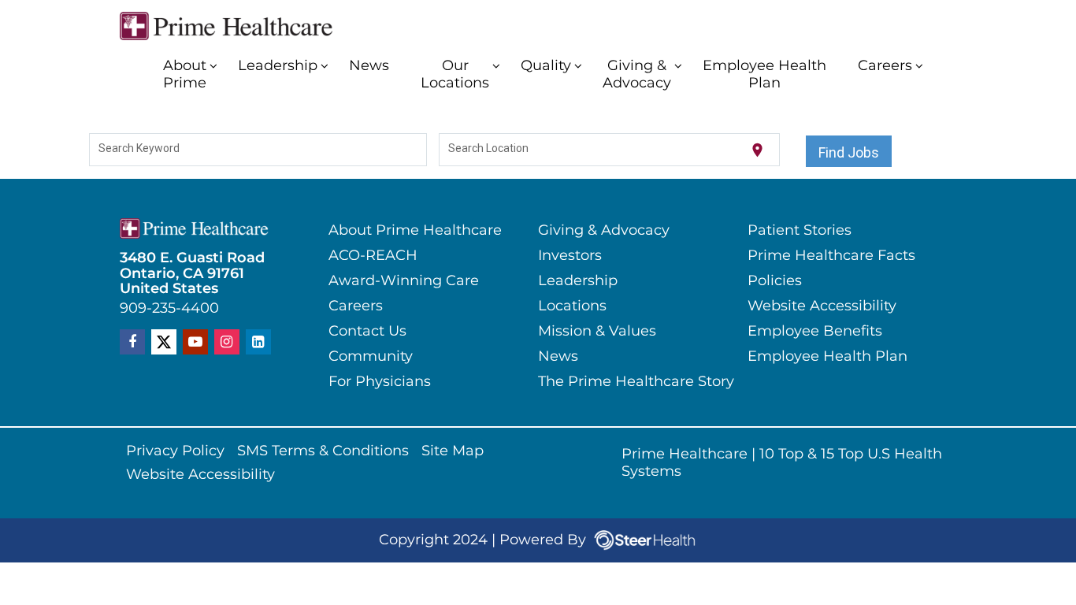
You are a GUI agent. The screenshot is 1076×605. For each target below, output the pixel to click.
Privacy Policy (175, 451)
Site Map (452, 451)
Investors (570, 256)
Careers (885, 66)
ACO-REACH (372, 256)
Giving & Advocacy (637, 75)
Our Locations (455, 75)
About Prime (184, 75)
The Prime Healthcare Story (636, 382)
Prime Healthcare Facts (831, 256)
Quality (546, 66)
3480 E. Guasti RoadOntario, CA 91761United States (192, 274)
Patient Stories (800, 231)
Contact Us (367, 331)
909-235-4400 (169, 309)
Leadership (277, 66)
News (369, 66)
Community (370, 357)
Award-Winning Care (403, 281)
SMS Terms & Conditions (323, 451)
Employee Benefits (815, 331)
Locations (572, 306)
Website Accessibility (822, 306)
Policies (775, 281)
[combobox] (258, 150)
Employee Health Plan (764, 75)
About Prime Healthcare (415, 231)
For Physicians (379, 382)
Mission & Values (597, 331)
